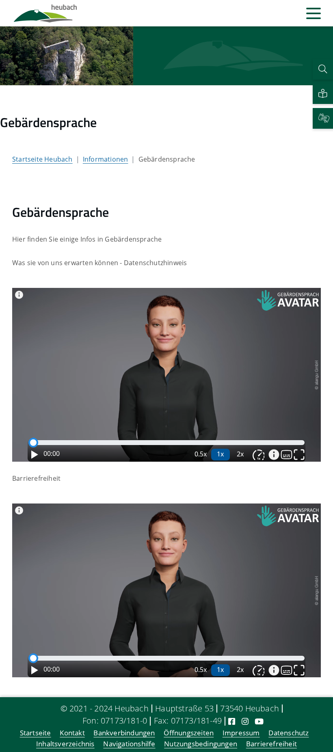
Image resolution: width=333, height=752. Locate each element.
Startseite (35, 733)
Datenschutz (288, 733)
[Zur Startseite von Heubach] (45, 13)
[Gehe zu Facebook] (231, 721)
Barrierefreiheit (271, 744)
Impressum (241, 733)
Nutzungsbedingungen (200, 744)
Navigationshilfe (129, 744)
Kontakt (72, 733)
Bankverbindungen (124, 733)
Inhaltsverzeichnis (65, 744)
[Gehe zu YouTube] (259, 721)
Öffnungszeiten (189, 733)
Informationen (105, 159)
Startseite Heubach (42, 159)
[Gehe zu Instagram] (245, 721)
